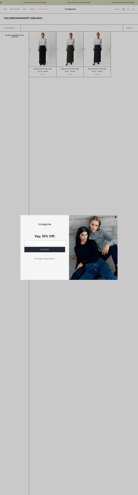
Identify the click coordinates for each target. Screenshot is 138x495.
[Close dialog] (115, 217)
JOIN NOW (44, 250)
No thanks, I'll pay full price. (45, 259)
